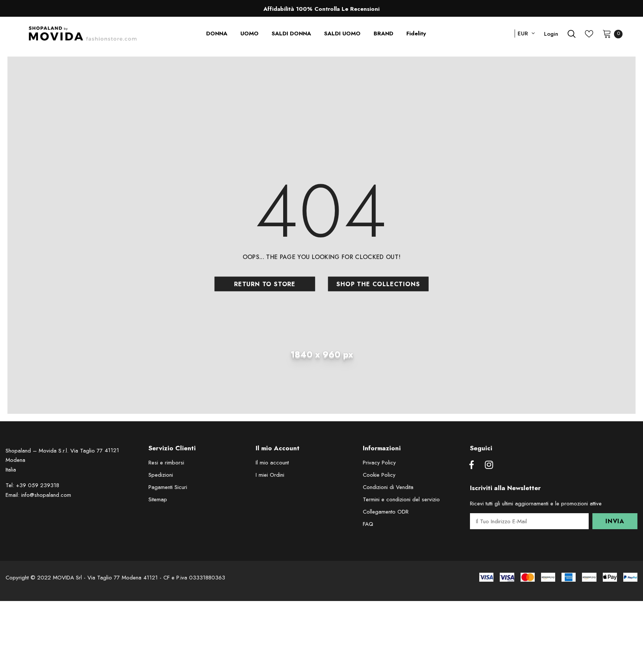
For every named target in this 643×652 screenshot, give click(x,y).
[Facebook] (471, 465)
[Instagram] (489, 465)
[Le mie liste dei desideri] (589, 34)
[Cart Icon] (606, 33)
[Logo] (82, 33)
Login (551, 34)
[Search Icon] (571, 34)
